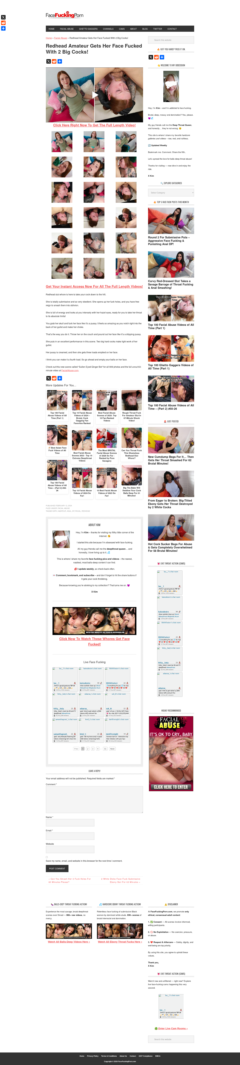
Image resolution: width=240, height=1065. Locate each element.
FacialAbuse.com (69, 370)
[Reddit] (3, 23)
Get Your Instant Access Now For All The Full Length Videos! (94, 286)
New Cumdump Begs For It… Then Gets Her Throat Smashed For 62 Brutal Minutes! (171, 460)
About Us (123, 1056)
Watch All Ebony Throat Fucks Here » (120, 942)
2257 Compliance (145, 1056)
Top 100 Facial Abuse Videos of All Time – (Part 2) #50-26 (171, 407)
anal (69, 511)
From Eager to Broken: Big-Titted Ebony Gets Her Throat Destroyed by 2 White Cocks (170, 503)
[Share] (3, 28)
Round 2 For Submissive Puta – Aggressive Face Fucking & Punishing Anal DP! (169, 240)
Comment (51, 784)
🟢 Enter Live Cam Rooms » (171, 1028)
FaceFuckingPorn (64, 15)
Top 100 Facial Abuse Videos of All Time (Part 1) (171, 326)
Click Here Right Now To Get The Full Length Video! (94, 125)
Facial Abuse (64, 508)
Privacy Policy (92, 1056)
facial (78, 511)
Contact (133, 1056)
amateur (62, 511)
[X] (3, 17)
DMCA (157, 1056)
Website (50, 843)
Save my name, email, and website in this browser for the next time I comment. (84, 860)
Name (49, 817)
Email (49, 830)
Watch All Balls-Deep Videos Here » (69, 942)
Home (82, 1056)
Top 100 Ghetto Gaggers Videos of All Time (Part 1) (171, 366)
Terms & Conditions (109, 1056)
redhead (86, 511)
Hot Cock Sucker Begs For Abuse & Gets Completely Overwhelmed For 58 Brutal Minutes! (170, 547)
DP (73, 511)
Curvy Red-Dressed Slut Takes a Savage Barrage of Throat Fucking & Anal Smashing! (170, 284)
